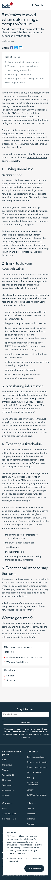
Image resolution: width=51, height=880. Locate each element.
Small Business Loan (35, 757)
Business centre (9, 819)
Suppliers (6, 795)
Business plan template (37, 762)
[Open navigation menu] (47, 5)
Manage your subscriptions (32, 783)
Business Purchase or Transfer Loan (24, 657)
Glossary (30, 777)
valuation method (21, 312)
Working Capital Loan (17, 662)
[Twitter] (16, 47)
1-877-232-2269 (9, 814)
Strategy (10, 680)
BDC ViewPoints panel (36, 795)
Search (39, 5)
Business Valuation (26, 637)
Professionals (8, 790)
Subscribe (25, 722)
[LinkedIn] (20, 47)
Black (4, 760)
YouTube (30, 824)
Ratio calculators (34, 772)
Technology (7, 785)
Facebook (31, 814)
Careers (30, 790)
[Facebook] (11, 47)
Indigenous (7, 765)
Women (5, 770)
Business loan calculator (37, 767)
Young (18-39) (8, 775)
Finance (10, 675)
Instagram (31, 819)
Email (4, 808)
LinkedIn (30, 808)
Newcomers (7, 780)
